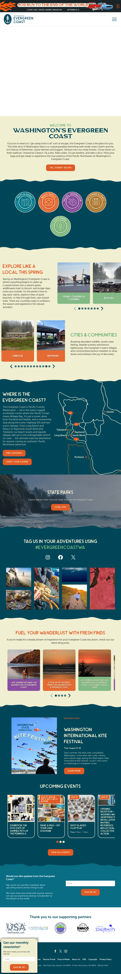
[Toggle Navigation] (114, 19)
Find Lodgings (14, 453)
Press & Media (64, 959)
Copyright (92, 959)
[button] (79, 308)
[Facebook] (55, 951)
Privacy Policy (105, 959)
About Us (76, 959)
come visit (60, 507)
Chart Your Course (17, 462)
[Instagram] (65, 951)
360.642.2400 (102, 965)
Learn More (74, 771)
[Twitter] (60, 951)
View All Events (60, 852)
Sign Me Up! (90, 892)
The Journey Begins (61, 167)
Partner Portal (49, 959)
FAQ (84, 959)
